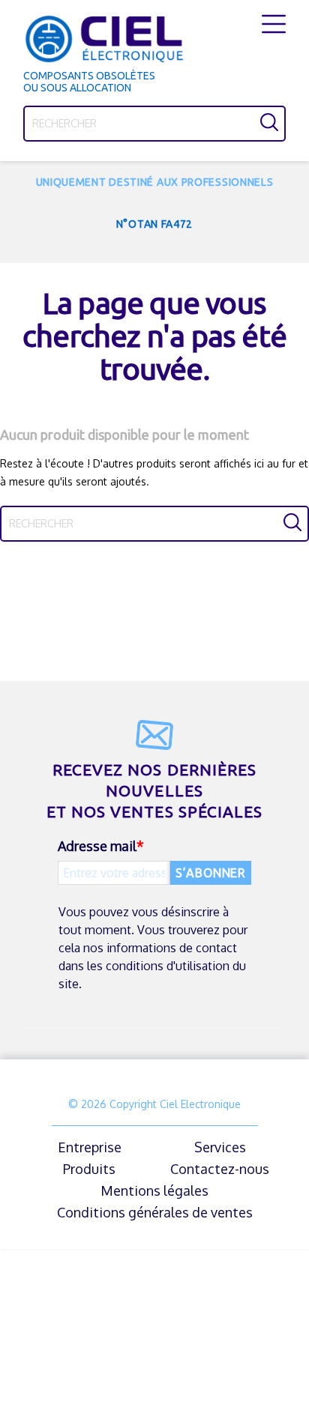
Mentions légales (154, 1190)
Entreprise (90, 1147)
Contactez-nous (219, 1169)
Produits (89, 1169)
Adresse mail (97, 846)
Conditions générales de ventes (155, 1212)
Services (220, 1147)
